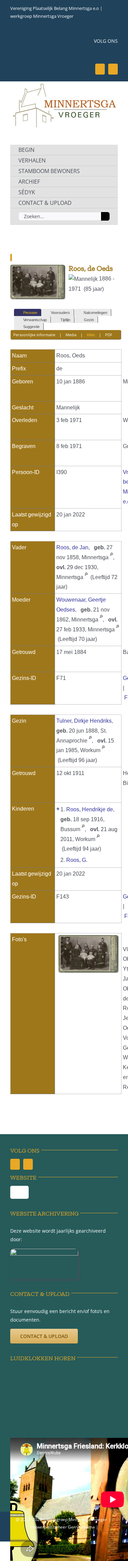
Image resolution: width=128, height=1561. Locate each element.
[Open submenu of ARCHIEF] (105, 181)
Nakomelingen (95, 313)
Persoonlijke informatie (34, 334)
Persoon (30, 313)
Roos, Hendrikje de (89, 809)
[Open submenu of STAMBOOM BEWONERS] (105, 171)
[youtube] (113, 69)
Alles (91, 334)
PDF (108, 334)
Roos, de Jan (72, 547)
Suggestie (31, 327)
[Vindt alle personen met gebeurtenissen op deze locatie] (111, 557)
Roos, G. (76, 860)
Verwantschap (35, 320)
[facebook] (100, 69)
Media (71, 334)
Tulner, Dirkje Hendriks (84, 721)
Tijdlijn (65, 320)
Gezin (89, 320)
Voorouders (60, 313)
